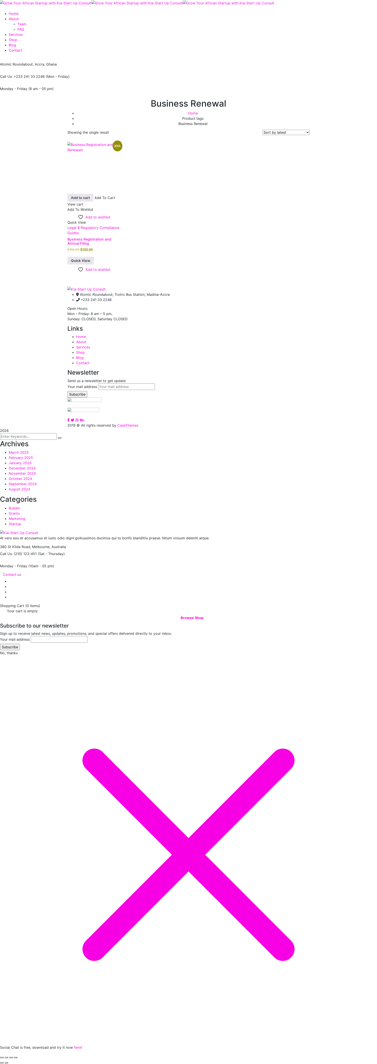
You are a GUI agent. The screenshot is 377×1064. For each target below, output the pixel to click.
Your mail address (82, 386)
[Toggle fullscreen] (6, 1057)
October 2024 (20, 478)
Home (193, 113)
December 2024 (22, 468)
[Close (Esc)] (15, 1057)
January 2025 (20, 463)
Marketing (17, 518)
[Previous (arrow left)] (1, 1062)
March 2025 (19, 452)
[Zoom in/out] (1, 1057)
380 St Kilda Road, (15, 547)
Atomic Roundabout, (17, 64)
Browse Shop (192, 618)
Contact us (12, 574)
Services (83, 347)
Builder (14, 508)
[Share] (11, 1057)
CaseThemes (127, 425)
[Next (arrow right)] (6, 1062)
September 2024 (23, 484)
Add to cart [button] (80, 197)
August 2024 (19, 489)
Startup (15, 524)
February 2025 (21, 457)
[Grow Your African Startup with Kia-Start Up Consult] (45, 2)
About (81, 342)
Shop (80, 352)
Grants (14, 513)
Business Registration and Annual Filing (89, 241)
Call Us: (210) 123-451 (18, 554)
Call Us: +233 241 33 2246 (22, 76)
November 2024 (22, 473)
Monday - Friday (13, 89)
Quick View (80, 260)
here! (78, 1047)
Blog (80, 357)
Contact (82, 363)
